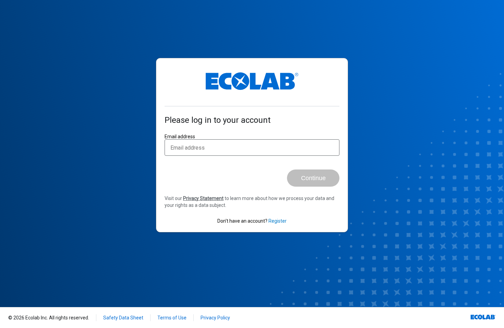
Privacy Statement (203, 198)
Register (277, 221)
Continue (313, 178)
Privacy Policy (215, 317)
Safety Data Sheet (123, 317)
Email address (180, 136)
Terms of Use (172, 317)
